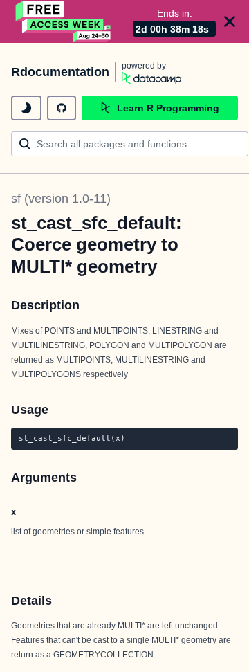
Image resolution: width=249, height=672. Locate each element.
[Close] (229, 21)
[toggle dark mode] (26, 108)
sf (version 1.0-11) (61, 199)
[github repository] (61, 108)
